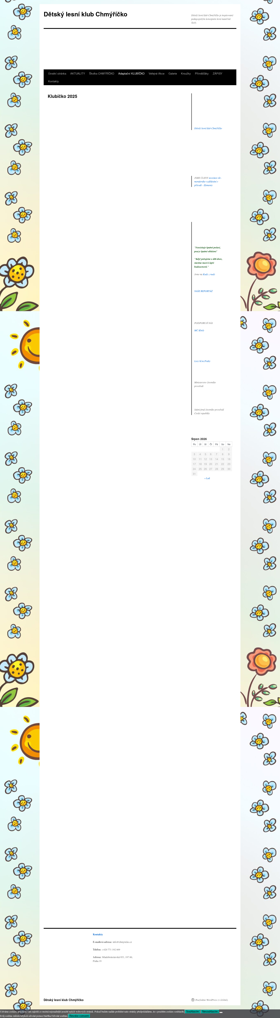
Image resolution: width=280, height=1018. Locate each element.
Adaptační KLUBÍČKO (131, 73)
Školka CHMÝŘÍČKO (101, 73)
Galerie (172, 73)
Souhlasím (192, 1011)
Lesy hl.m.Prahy (202, 361)
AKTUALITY (77, 73)
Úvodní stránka (57, 73)
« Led (207, 478)
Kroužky (186, 73)
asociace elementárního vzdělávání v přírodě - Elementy (207, 181)
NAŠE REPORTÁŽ (203, 291)
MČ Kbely (199, 330)
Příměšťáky (202, 73)
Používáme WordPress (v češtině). (211, 999)
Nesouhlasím (210, 1011)
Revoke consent (79, 1015)
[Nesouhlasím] (221, 1012)
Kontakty (53, 81)
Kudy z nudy (209, 274)
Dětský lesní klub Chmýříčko (85, 13)
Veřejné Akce (156, 73)
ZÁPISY (217, 73)
